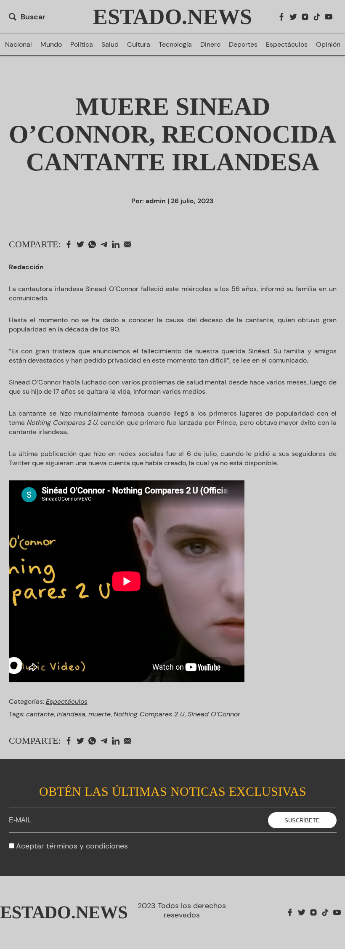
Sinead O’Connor (214, 714)
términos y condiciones (87, 846)
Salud (110, 44)
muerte (99, 714)
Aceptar (72, 846)
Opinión (328, 44)
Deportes (243, 44)
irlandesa (71, 714)
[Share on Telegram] (106, 244)
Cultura (138, 44)
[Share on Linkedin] (118, 244)
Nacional (18, 44)
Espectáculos (287, 44)
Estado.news (172, 17)
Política (81, 44)
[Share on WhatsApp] (94, 244)
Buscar (33, 16)
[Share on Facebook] (71, 244)
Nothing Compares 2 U (149, 714)
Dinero (210, 44)
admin (156, 200)
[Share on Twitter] (82, 244)
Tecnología (175, 44)
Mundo (51, 44)
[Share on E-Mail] (129, 244)
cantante (40, 714)
